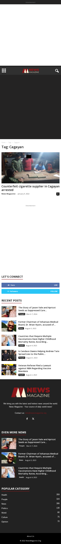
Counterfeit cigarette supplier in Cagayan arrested (30, 188)
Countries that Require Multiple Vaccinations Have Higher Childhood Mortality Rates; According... (37, 339)
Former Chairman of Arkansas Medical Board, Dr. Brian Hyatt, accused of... (38, 323)
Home (3, 142)
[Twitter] (33, 419)
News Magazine (8, 194)
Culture (4, 517)
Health (21, 345)
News (21, 328)
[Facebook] (28, 419)
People (21, 314)
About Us (30, 536)
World (3, 513)
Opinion (4, 522)
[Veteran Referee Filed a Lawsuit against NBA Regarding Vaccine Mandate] (8, 369)
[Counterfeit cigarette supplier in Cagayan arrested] (30, 167)
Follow (53, 291)
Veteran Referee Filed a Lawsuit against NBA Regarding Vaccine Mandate (34, 368)
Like (55, 285)
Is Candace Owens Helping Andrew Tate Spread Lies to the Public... (38, 352)
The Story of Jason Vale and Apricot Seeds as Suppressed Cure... (37, 309)
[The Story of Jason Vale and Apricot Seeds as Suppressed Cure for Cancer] (8, 311)
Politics (4, 508)
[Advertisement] (30, 35)
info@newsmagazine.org (35, 413)
